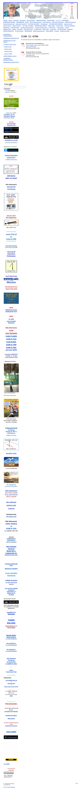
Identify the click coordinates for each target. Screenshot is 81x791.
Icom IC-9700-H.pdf (31, 46)
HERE (11, 696)
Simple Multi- (11, 635)
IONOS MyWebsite (11, 787)
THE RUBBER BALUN (11, 680)
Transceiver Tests (11, 672)
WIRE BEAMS (11, 718)
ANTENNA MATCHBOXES (11, 711)
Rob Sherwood (11, 658)
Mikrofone (11, 282)
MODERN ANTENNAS (11, 715)
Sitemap (12, 783)
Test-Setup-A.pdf (30, 55)
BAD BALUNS (11, 683)
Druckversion (7, 783)
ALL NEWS (6, 764)
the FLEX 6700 (11, 662)
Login (77, 783)
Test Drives (11, 660)
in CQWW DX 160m (11, 664)
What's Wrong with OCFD (11, 686)
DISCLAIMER (11, 732)
